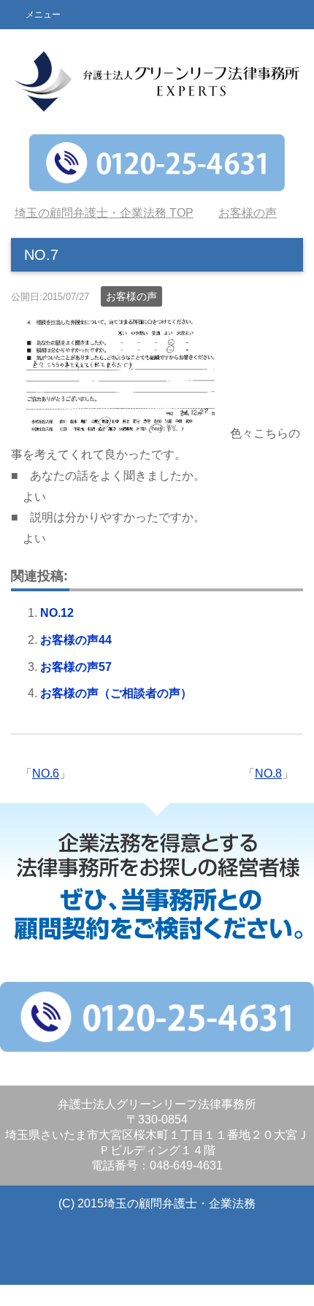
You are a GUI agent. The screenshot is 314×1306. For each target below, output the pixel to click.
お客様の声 (131, 296)
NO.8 (268, 773)
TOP (104, 213)
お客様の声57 (76, 667)
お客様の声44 (76, 640)
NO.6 (45, 773)
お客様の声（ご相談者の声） (116, 693)
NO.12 (57, 613)
